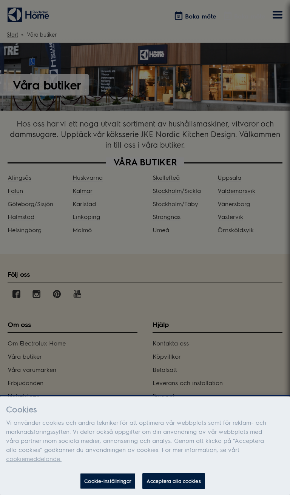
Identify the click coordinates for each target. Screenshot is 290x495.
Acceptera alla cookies (174, 481)
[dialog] (145, 445)
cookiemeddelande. (34, 459)
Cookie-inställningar (107, 481)
